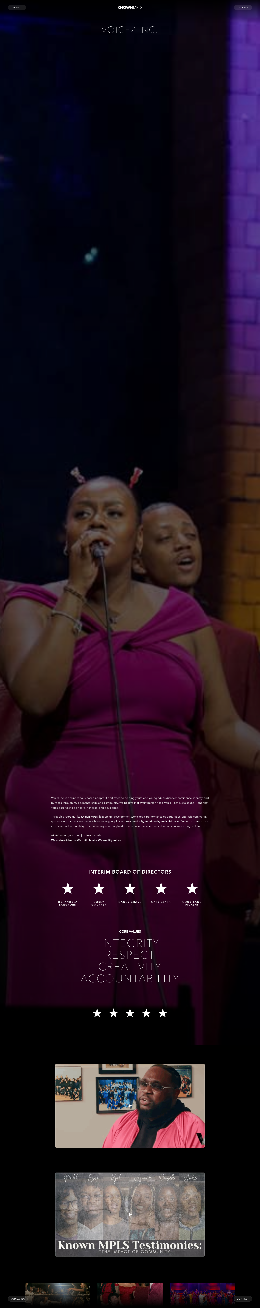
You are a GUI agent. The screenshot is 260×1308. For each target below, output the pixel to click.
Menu (17, 7)
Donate (243, 7)
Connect (243, 1299)
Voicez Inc (18, 1299)
